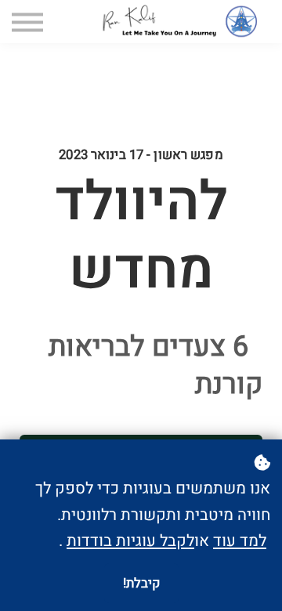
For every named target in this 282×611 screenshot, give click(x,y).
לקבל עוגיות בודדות (130, 541)
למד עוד (239, 541)
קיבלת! (141, 583)
